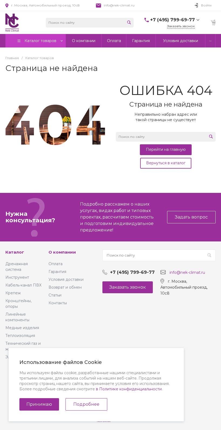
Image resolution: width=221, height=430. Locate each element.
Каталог (14, 252)
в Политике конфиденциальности (129, 389)
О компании (62, 252)
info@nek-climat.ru (119, 5)
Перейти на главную (166, 149)
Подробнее (86, 404)
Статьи (55, 295)
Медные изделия (22, 327)
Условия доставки (66, 279)
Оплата (56, 263)
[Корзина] (213, 23)
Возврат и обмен (65, 287)
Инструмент (17, 277)
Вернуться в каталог (165, 163)
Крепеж (13, 293)
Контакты (58, 303)
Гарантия (57, 271)
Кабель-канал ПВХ (23, 285)
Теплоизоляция (20, 335)
